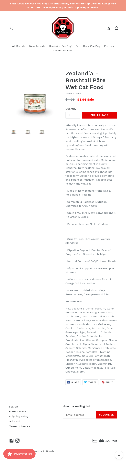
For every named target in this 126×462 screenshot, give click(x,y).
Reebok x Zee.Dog (60, 46)
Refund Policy (17, 411)
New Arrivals (37, 46)
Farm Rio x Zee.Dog (88, 46)
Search (13, 406)
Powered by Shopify (43, 451)
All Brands (18, 46)
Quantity (70, 108)
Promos (109, 46)
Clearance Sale (63, 50)
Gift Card (14, 421)
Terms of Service (19, 426)
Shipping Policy (18, 416)
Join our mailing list (76, 406)
